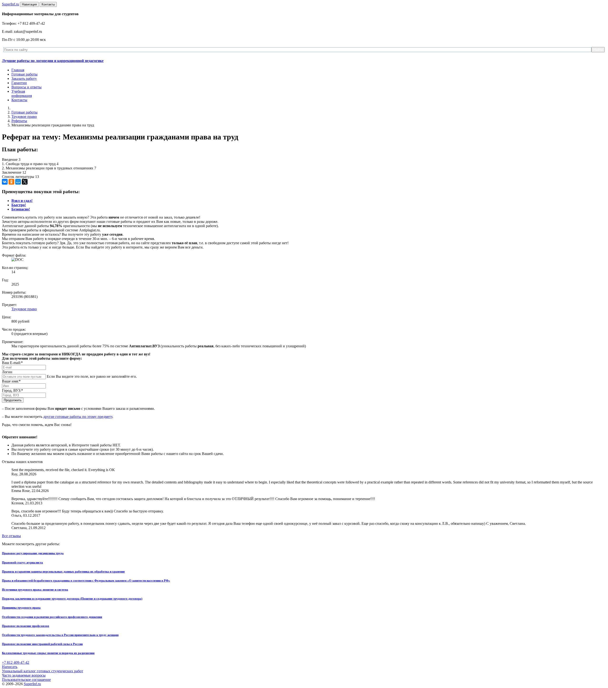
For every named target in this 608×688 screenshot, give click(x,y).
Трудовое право (24, 117)
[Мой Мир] (18, 182)
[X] (25, 182)
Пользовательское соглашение (26, 680)
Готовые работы (24, 74)
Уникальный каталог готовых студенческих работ (42, 671)
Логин (7, 372)
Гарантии (19, 83)
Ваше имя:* (11, 381)
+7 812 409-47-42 (15, 662)
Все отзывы (11, 536)
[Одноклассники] (11, 182)
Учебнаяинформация (21, 93)
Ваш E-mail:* (12, 363)
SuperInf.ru (32, 684)
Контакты (19, 100)
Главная (17, 70)
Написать (9, 667)
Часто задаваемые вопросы (24, 675)
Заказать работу (24, 78)
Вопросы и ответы (26, 87)
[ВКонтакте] (5, 182)
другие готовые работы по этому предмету (77, 417)
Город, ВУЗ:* (12, 390)
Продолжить (13, 400)
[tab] (22, 201)
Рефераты (19, 121)
